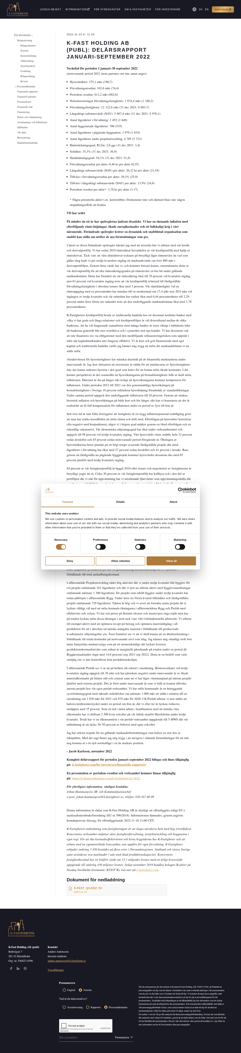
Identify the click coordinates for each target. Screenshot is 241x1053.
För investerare (168, 9)
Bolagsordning (27, 76)
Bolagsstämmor (28, 45)
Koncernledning (28, 55)
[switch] (101, 547)
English (71, 990)
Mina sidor (221, 9)
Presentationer (24, 101)
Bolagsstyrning (24, 40)
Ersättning (25, 71)
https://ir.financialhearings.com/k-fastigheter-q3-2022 (106, 778)
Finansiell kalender (26, 96)
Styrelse (24, 50)
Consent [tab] (67, 501)
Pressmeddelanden (26, 86)
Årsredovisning (75, 1007)
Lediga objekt (50, 9)
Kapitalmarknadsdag (27, 142)
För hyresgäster (107, 9)
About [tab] (173, 501)
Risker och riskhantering (29, 117)
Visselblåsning (56, 970)
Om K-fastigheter (138, 9)
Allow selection (120, 560)
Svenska (87, 990)
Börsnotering (23, 137)
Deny (70, 560)
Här (216, 1020)
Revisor (24, 81)
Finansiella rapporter (27, 91)
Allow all (171, 560)
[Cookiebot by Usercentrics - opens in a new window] (180, 490)
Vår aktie (21, 132)
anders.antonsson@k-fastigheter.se (67, 961)
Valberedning (27, 60)
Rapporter (96, 1007)
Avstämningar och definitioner (32, 122)
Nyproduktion (76, 9)
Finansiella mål (24, 106)
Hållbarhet (22, 127)
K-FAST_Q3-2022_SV (88, 890)
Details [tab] (120, 501)
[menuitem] (201, 9)
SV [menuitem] (201, 9)
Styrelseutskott (27, 66)
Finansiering (23, 112)
